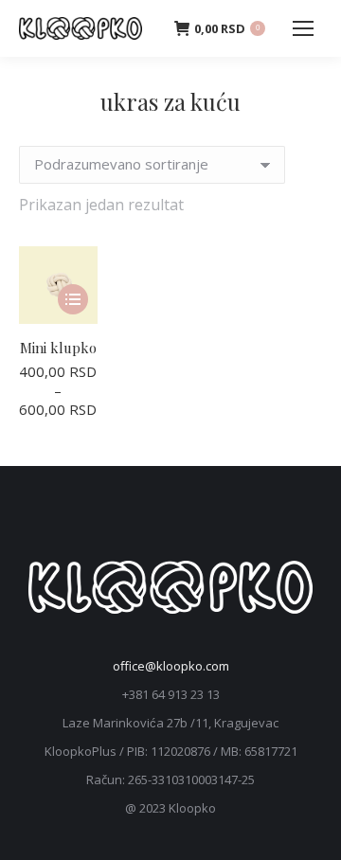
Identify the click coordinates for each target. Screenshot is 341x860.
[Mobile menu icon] (303, 28)
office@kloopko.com (171, 665)
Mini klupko (58, 347)
